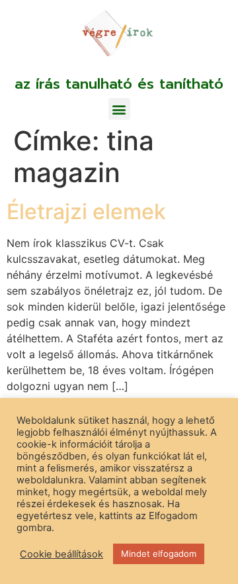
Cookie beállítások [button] (61, 554)
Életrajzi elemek (86, 211)
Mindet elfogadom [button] (158, 553)
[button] (119, 109)
